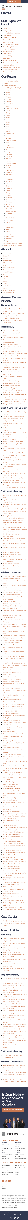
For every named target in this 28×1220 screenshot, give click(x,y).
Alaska (8, 92)
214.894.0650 (5, 1160)
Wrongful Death (7, 72)
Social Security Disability (9, 65)
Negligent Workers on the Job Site (12, 383)
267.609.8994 (18, 1150)
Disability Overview (8, 42)
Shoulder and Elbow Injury (10, 798)
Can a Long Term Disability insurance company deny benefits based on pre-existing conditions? (13, 418)
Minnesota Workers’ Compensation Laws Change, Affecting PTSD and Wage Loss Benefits (14, 1074)
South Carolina (10, 206)
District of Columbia (12, 108)
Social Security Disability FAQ (11, 552)
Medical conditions (8, 270)
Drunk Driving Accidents (10, 47)
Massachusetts (10, 147)
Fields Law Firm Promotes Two (11, 952)
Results (5, 281)
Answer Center (7, 254)
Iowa (7, 127)
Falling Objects (7, 349)
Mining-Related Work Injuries (11, 747)
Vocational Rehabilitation (10, 825)
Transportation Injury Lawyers (11, 811)
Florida (8, 111)
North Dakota (10, 184)
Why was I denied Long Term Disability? (14, 487)
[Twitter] (15, 1218)
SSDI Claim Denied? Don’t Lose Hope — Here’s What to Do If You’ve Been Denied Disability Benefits (14, 559)
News (4, 274)
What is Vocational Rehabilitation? (12, 850)
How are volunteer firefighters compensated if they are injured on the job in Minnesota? (15, 690)
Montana (8, 161)
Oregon (8, 190)
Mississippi (9, 156)
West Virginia (10, 236)
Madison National (11, 140)
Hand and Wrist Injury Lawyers (12, 679)
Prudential (9, 197)
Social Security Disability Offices (12, 554)
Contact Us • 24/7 (14, 1)
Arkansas (8, 97)
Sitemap (5, 288)
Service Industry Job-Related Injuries (13, 791)
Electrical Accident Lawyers (10, 344)
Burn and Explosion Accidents (11, 33)
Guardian (8, 115)
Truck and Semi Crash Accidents (12, 67)
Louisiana (8, 138)
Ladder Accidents (8, 374)
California (9, 99)
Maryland (8, 145)
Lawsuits (6, 83)
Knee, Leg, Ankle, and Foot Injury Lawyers (14, 722)
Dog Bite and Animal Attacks (11, 44)
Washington (9, 234)
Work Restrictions (8, 891)
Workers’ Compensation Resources (13, 900)
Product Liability (7, 56)
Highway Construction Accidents (12, 351)
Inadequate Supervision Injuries (11, 372)
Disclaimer (6, 258)
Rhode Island (9, 202)
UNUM (8, 222)
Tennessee (9, 213)
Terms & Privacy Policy (9, 290)
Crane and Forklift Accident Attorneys (13, 337)
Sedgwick (8, 204)
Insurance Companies (9, 267)
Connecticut (9, 104)
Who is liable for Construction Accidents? (15, 401)
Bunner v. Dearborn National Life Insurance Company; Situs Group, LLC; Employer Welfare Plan (13, 985)
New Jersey (9, 172)
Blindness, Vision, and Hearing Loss (12, 592)
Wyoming (9, 241)
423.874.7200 (18, 1160)
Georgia (8, 113)
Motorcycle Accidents (9, 49)
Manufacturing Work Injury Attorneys (13, 740)
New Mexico (9, 174)
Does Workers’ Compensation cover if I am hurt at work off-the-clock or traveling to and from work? (15, 665)
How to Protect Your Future (11, 713)
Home (4, 265)
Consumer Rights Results (11, 81)
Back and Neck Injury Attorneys (12, 590)
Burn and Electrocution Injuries (11, 594)
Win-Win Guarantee (8, 292)
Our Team (5, 276)
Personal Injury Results (10, 85)
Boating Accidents (8, 31)
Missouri (8, 158)
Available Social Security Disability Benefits (15, 509)
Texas (7, 216)
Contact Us (6, 256)
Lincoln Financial (10, 136)
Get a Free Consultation (13, 1109)
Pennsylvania (9, 193)
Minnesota (9, 154)
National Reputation (8, 272)
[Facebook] (11, 1218)
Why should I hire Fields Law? (11, 884)
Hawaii (8, 117)
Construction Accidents (9, 37)
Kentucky (8, 131)
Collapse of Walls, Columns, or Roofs (13, 330)
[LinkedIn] (18, 1218)
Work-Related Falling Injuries (11, 893)
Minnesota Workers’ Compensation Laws (14, 766)
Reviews (5, 283)
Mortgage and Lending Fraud (11, 318)
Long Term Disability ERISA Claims (12, 1004)
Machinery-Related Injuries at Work (13, 734)
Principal (8, 195)
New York (9, 177)
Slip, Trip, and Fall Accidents (10, 63)
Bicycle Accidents (8, 28)
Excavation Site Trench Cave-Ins (12, 346)
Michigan (8, 152)
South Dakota (10, 209)
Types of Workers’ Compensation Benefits (15, 814)
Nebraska (8, 165)
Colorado (8, 101)
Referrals (5, 279)
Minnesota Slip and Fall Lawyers (12, 381)
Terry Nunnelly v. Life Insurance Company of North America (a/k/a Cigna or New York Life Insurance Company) (14, 1026)
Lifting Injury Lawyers (9, 731)
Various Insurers (10, 227)
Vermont (8, 229)
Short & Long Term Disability (11, 60)
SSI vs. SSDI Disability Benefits (11, 564)
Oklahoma (9, 188)
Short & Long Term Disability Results (14, 88)
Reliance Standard (11, 200)
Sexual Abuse (6, 58)
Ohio (7, 186)
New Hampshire (10, 170)
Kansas (8, 129)
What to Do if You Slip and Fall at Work (14, 399)
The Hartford (10, 218)
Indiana (8, 124)
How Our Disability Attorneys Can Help (14, 921)
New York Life (10, 179)
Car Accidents (7, 35)
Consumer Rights (8, 40)
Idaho (7, 120)
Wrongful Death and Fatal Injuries (12, 404)
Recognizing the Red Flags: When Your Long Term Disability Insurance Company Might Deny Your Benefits (14, 455)
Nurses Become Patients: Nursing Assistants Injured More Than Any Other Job (14, 1081)
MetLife (8, 149)
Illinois (8, 122)
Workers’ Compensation (10, 69)
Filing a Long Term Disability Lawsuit (13, 441)
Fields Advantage (7, 260)
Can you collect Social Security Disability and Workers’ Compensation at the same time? (14, 626)
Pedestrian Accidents (8, 51)
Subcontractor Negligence (10, 388)
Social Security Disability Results (13, 243)
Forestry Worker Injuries (10, 677)
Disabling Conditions (8, 516)
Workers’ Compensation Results (13, 245)
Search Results (7, 286)
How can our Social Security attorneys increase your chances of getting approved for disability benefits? (15, 529)
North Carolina (10, 181)
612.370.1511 (5, 1150)
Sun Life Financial (11, 211)
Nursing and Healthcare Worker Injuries (14, 775)
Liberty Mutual (10, 133)
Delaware (8, 106)
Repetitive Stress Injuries (9, 782)
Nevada (8, 168)
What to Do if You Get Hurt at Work (13, 859)
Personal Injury (7, 53)
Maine (7, 143)
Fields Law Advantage (19, 1165)
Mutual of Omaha (11, 163)
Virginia (8, 232)
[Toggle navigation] (3, 9)
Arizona (8, 95)
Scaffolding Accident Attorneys (11, 385)
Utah (7, 225)
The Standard (10, 220)
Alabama (8, 90)
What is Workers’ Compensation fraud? (14, 852)
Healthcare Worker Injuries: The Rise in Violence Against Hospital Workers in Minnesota (14, 1067)
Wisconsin (9, 238)
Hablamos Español (8, 263)
